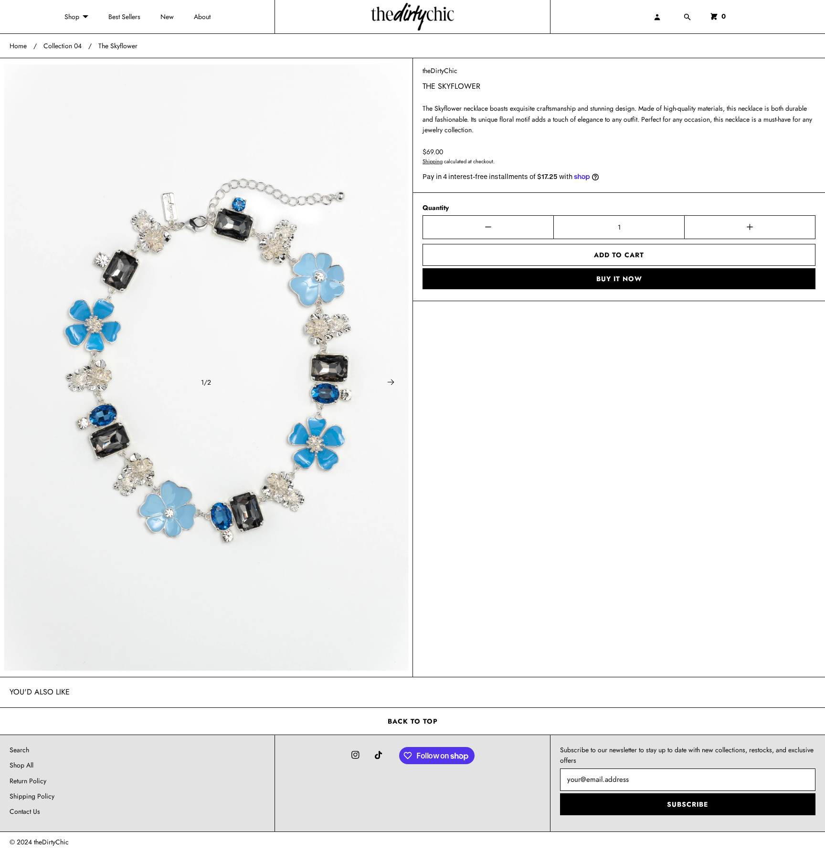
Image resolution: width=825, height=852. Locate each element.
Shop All (21, 765)
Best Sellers (124, 16)
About (202, 16)
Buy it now (619, 279)
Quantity (436, 207)
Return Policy (28, 781)
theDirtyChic (440, 70)
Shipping (433, 161)
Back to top (413, 721)
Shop (71, 16)
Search (19, 750)
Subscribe (687, 804)
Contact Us (25, 811)
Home (18, 46)
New (167, 16)
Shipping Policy (32, 796)
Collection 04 (62, 46)
